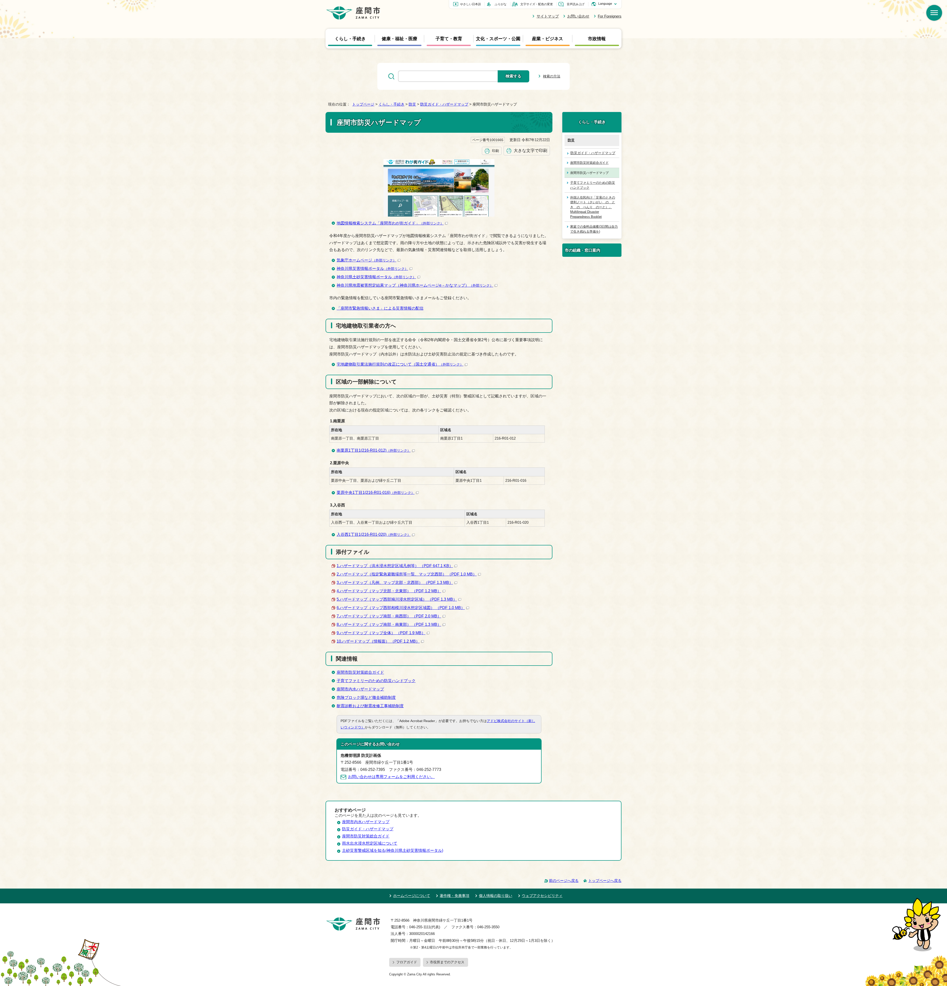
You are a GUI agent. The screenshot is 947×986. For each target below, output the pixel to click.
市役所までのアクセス (447, 962)
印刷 (495, 151)
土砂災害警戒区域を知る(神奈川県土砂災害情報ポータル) (392, 850)
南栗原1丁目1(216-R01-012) (374, 450)
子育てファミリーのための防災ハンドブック (376, 681)
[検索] (934, 13)
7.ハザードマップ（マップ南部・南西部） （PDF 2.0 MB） (389, 616)
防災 (412, 104)
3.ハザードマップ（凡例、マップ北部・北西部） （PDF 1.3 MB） (395, 582)
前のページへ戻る (564, 880)
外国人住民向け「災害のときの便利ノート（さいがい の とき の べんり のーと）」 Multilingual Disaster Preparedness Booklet (592, 207)
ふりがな (501, 4)
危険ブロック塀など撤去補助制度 (366, 697)
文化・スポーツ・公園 (498, 38)
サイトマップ (548, 16)
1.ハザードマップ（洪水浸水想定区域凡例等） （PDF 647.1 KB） (395, 566)
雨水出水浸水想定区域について (369, 843)
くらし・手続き (350, 38)
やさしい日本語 (470, 4)
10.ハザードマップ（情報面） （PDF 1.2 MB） (378, 641)
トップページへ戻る (604, 880)
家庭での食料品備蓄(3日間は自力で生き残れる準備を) (594, 229)
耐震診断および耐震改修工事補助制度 (370, 706)
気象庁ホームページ (366, 260)
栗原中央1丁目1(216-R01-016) (376, 492)
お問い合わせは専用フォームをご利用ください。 (391, 777)
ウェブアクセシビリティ (542, 895)
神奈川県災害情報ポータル (372, 268)
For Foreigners (609, 16)
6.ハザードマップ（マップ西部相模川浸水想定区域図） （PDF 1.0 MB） (401, 608)
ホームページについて (411, 895)
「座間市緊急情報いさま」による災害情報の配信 (380, 308)
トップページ (363, 104)
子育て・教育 (449, 38)
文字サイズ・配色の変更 (536, 4)
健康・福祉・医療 (399, 38)
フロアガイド (406, 962)
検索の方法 (551, 76)
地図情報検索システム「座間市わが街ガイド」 (390, 223)
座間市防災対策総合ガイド (360, 672)
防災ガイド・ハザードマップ (444, 104)
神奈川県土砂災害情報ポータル (376, 277)
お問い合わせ (578, 16)
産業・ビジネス (547, 38)
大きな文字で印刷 (530, 150)
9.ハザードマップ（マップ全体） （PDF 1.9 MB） (381, 633)
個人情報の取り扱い (495, 895)
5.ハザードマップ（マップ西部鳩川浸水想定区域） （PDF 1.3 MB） (397, 599)
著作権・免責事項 (454, 895)
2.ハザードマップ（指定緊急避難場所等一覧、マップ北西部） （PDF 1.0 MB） (407, 574)
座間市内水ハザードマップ (360, 689)
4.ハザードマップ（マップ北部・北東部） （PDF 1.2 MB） (389, 591)
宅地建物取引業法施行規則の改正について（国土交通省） (400, 364)
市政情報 (597, 38)
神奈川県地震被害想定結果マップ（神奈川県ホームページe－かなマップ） (415, 285)
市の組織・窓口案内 (582, 250)
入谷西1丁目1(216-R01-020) (374, 534)
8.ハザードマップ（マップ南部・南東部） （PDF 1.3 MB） (389, 624)
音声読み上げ (575, 4)
